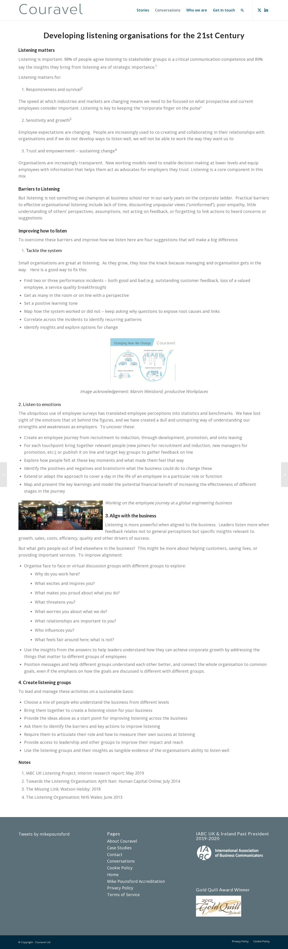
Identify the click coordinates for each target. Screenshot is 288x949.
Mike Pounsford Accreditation (136, 881)
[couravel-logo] (51, 10)
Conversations (121, 861)
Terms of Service (123, 894)
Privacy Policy (120, 887)
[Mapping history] (3, 474)
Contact (114, 854)
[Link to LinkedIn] (266, 10)
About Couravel (122, 841)
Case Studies (119, 847)
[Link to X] (259, 10)
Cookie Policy (120, 867)
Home (113, 874)
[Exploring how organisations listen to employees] (284, 474)
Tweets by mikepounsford (44, 834)
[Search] (242, 10)
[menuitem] (143, 10)
